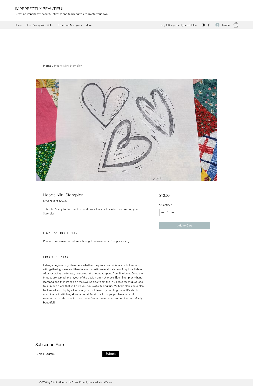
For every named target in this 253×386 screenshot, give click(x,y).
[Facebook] (209, 25)
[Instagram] (203, 25)
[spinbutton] (168, 212)
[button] (236, 25)
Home (47, 65)
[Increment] (173, 212)
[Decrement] (162, 212)
